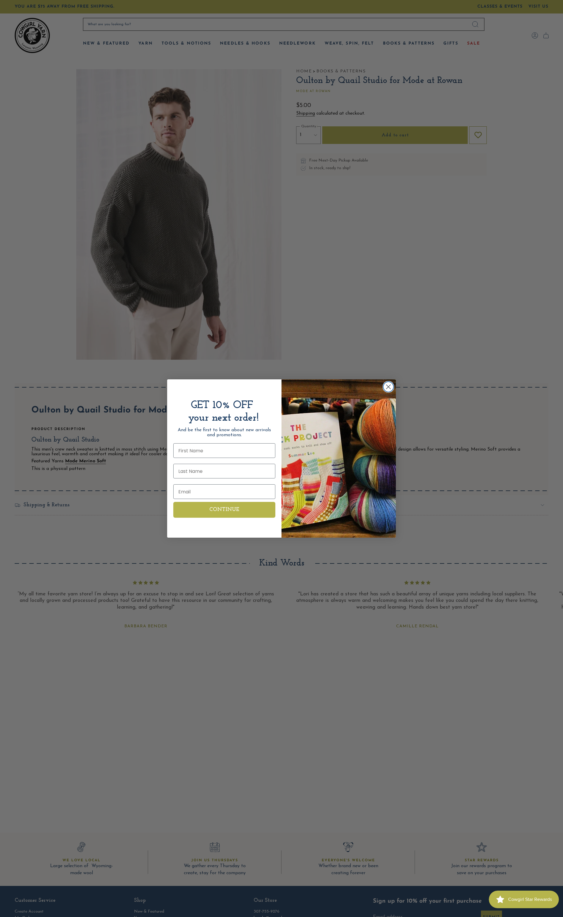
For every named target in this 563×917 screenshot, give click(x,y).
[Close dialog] (388, 387)
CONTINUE (224, 509)
